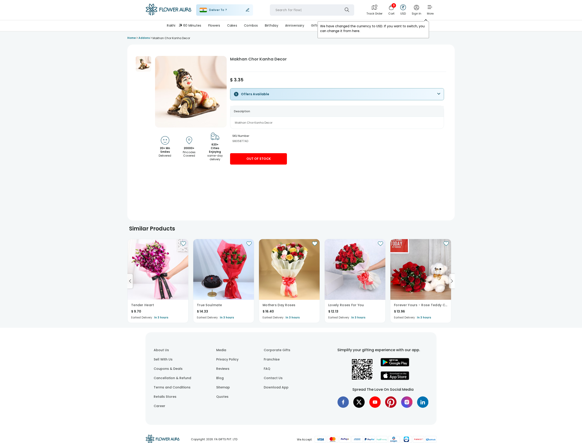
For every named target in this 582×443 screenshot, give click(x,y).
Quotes (222, 396)
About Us (161, 350)
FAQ (267, 368)
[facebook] (343, 402)
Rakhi (171, 25)
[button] (143, 64)
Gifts (315, 25)
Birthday (271, 25)
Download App (276, 387)
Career (159, 406)
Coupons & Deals (168, 368)
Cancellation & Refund (172, 378)
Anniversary (294, 25)
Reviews (222, 368)
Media (221, 350)
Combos (251, 25)
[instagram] (406, 402)
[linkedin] (422, 402)
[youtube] (375, 402)
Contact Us (273, 378)
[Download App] (395, 365)
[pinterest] (390, 402)
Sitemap (223, 387)
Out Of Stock (258, 158)
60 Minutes (192, 25)
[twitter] (359, 402)
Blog (220, 378)
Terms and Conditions (172, 387)
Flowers (214, 25)
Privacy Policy (227, 359)
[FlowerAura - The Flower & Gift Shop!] (168, 14)
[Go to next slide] (452, 281)
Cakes (232, 25)
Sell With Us (163, 359)
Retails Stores (165, 396)
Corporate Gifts (277, 350)
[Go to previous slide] (130, 281)
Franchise (272, 359)
